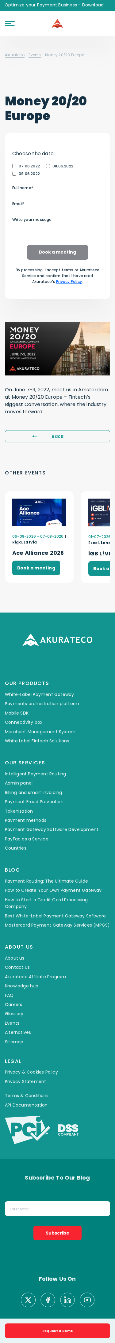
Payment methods (25, 820)
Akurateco (15, 54)
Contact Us (17, 967)
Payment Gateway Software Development (51, 829)
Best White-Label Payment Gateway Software (55, 916)
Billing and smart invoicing (33, 792)
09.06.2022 (29, 173)
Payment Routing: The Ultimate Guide (46, 881)
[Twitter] (28, 1300)
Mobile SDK (17, 713)
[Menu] (10, 23)
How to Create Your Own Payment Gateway (53, 890)
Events (35, 54)
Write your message (32, 219)
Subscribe (57, 1233)
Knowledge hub (22, 986)
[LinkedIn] (67, 1300)
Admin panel (19, 783)
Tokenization (19, 811)
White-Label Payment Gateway (39, 694)
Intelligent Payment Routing (35, 774)
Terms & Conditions (27, 1095)
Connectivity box (23, 722)
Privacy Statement (25, 1081)
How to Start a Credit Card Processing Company (46, 903)
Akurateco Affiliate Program (35, 977)
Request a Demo (57, 1331)
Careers (13, 1004)
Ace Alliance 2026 (38, 553)
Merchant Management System (40, 732)
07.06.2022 (29, 166)
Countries (15, 848)
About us (15, 958)
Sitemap (14, 1042)
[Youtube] (87, 1300)
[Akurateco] (58, 23)
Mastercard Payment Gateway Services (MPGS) (57, 925)
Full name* (22, 187)
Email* (18, 203)
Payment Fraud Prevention (34, 802)
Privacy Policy (69, 281)
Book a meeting (57, 252)
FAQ (9, 995)
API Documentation (26, 1105)
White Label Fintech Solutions (37, 741)
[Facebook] (47, 1300)
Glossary (14, 1014)
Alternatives (18, 1032)
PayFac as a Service (26, 839)
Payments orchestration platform (42, 704)
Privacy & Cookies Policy (31, 1072)
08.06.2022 (62, 166)
